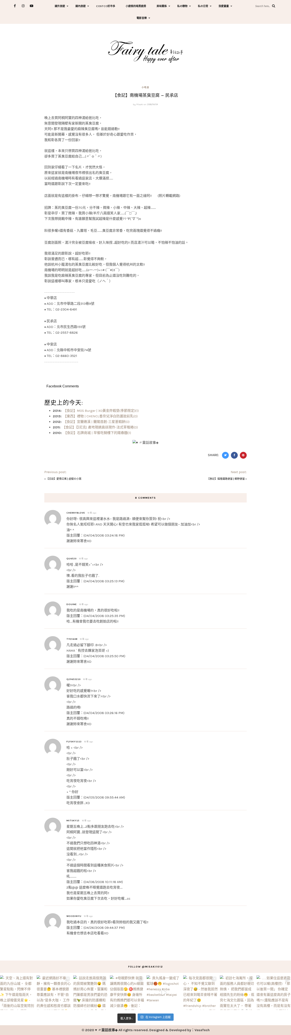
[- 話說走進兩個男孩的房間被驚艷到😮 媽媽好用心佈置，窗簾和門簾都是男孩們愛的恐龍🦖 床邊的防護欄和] (90, 992)
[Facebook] (14, 6)
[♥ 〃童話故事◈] (145, 51)
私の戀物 (182, 6)
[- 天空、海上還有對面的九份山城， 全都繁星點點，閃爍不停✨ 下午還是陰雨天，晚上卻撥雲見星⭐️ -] (17, 992)
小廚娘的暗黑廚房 (136, 6)
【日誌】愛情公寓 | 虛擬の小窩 (63, 478)
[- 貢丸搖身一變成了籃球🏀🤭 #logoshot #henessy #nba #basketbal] (164, 992)
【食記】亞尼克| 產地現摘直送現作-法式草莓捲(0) (100, 427)
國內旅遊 (80, 6)
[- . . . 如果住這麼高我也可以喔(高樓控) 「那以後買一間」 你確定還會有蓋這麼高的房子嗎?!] (273, 992)
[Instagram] (23, 6)
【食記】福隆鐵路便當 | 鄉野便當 (226, 478)
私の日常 (203, 6)
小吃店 (145, 87)
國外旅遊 (60, 6)
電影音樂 (142, 18)
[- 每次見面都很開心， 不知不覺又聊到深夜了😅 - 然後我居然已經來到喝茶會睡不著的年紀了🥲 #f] (200, 992)
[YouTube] (31, 6)
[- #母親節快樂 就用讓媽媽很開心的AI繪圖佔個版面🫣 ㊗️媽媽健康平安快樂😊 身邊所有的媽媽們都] (127, 992)
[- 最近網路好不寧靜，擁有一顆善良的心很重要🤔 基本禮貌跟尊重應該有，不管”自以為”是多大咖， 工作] (54, 992)
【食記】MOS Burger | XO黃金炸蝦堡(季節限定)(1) (101, 411)
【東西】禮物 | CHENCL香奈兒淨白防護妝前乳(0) (100, 416)
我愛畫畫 (224, 6)
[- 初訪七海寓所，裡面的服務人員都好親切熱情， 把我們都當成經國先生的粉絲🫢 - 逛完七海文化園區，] (237, 992)
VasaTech (202, 1030)
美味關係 (162, 6)
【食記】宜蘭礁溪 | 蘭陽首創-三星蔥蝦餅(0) (96, 422)
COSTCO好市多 (105, 6)
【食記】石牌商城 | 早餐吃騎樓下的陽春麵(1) (97, 433)
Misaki (139, 104)
